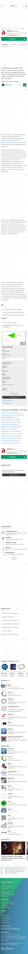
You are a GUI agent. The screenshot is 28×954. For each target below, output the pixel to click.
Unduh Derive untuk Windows (8, 424)
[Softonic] (14, 6)
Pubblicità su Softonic (6, 907)
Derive (12, 31)
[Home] (1, 28)
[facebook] (11, 394)
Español (13, 934)
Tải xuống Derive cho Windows (9, 440)
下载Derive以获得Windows (8, 417)
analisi (15, 142)
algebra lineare (7, 142)
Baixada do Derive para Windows (9, 438)
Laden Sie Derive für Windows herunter (11, 415)
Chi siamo (3, 884)
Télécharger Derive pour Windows (10, 426)
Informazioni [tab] (5, 44)
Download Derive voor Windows (9, 443)
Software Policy (4, 905)
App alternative (7, 403)
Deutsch (5, 934)
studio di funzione (16, 140)
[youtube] (16, 929)
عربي (2, 934)
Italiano (11, 936)
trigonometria (4, 140)
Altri (14, 558)
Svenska (15, 938)
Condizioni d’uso (4, 917)
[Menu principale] (2, 6)
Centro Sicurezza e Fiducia (7, 886)
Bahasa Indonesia (5, 936)
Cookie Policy (4, 920)
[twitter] (14, 394)
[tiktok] (8, 929)
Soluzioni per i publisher (6, 901)
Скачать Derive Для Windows (8, 412)
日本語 (15, 936)
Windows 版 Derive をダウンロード (10, 433)
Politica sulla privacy (5, 918)
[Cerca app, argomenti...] (22, 6)
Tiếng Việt (3, 940)
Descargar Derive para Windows (9, 422)
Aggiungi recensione (14, 397)
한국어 (18, 936)
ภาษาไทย (20, 938)
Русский (11, 938)
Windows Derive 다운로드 (7, 429)
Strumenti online (4, 896)
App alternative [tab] (13, 44)
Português (6, 938)
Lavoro (2, 890)
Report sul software (8, 400)
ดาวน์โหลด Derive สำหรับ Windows (10, 436)
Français (17, 934)
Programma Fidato (13, 35)
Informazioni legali (5, 915)
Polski (2, 938)
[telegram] (18, 929)
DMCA (2, 913)
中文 (7, 940)
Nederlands (23, 936)
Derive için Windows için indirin (9, 419)
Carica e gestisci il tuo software (8, 903)
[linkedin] (13, 929)
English (9, 934)
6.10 (4, 359)
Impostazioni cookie (5, 922)
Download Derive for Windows (9, 431)
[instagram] (5, 929)
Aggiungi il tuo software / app (7, 894)
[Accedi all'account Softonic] (25, 6)
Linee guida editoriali (5, 892)
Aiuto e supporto (4, 888)
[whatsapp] (17, 394)
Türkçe (23, 938)
